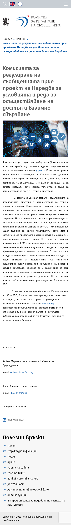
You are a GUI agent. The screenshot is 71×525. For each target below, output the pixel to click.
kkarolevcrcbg (18, 393)
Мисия (11, 445)
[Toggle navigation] (65, 4)
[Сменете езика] (12, 4)
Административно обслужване (28, 489)
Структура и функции (22, 451)
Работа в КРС (16, 473)
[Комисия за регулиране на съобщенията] (6, 21)
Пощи (11, 456)
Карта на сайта (18, 467)
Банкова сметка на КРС (22, 478)
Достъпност (15, 484)
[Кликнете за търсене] (5, 4)
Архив (11, 462)
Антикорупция (17, 495)
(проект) (40, 170)
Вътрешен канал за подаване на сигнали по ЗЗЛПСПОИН (36, 502)
